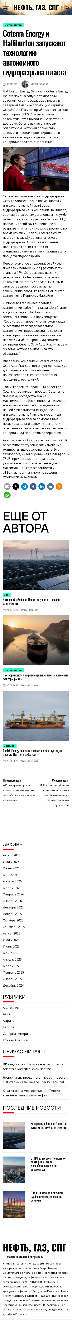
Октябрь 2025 (13, 920)
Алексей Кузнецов (39, 83)
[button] (7, 486)
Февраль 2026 (13, 894)
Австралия (9, 745)
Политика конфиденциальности (22, 1305)
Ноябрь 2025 (12, 914)
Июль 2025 (11, 940)
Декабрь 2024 (13, 985)
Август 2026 (11, 855)
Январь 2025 (12, 979)
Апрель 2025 (12, 959)
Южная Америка (15, 1040)
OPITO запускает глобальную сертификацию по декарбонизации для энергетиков (48, 1164)
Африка (8, 1021)
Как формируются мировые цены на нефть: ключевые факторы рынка (35, 677)
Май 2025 (10, 953)
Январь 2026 (12, 901)
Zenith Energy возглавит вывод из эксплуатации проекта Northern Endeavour (32, 752)
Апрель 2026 (12, 881)
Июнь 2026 (11, 868)
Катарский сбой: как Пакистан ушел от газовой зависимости (31, 601)
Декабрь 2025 (13, 907)
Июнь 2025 (11, 946)
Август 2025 (11, 933)
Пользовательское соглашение (48, 1300)
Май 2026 (10, 875)
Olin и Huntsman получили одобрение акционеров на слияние (47, 1196)
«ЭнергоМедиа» (47, 1268)
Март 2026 (11, 888)
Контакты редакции (25, 1295)
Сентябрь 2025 (14, 927)
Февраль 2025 (13, 972)
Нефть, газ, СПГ (36, 7)
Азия (6, 594)
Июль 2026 (11, 862)
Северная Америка (13, 25)
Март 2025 (11, 966)
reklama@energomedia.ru (51, 1309)
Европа (8, 1027)
